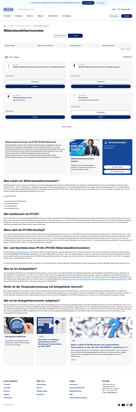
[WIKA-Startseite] (8, 9)
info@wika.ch (108, 148)
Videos (41, 336)
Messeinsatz (83, 98)
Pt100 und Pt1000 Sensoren (18, 252)
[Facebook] (119, 405)
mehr (72, 360)
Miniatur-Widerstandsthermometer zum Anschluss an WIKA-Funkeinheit (39, 67)
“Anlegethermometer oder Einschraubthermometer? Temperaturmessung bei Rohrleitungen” (94, 279)
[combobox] (19, 45)
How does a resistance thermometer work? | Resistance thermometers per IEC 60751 (50, 343)
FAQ (73, 341)
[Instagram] (127, 405)
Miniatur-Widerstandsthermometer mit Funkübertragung (99, 67)
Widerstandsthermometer (22, 98)
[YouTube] (123, 405)
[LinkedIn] (131, 405)
